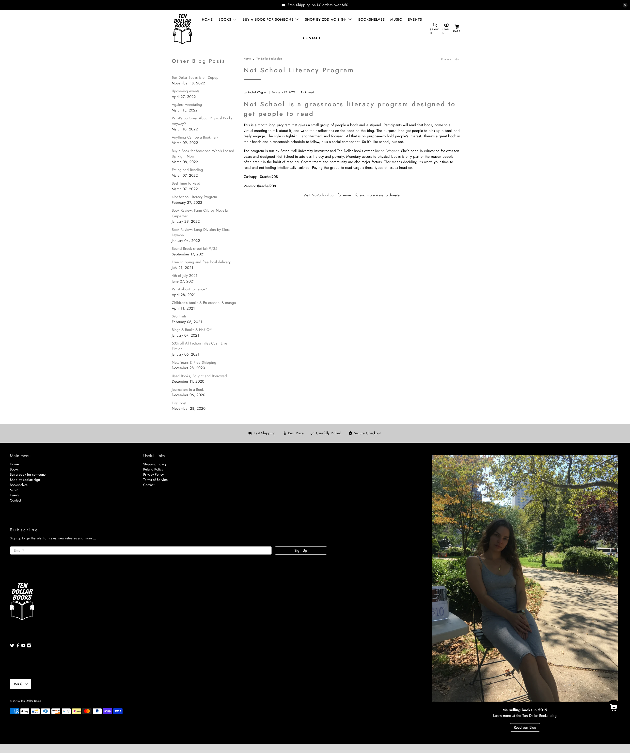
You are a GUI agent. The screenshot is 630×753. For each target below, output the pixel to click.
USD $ (17, 683)
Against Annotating (187, 104)
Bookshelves (371, 19)
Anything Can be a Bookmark (195, 137)
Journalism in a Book (188, 389)
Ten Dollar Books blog (269, 58)
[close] (625, 5)
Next (457, 59)
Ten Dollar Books (31, 701)
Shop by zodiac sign (326, 19)
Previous (446, 59)
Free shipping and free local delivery (201, 262)
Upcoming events (185, 91)
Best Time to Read (186, 183)
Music (396, 19)
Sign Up (300, 550)
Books (225, 19)
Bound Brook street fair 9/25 (194, 248)
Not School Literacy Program (194, 197)
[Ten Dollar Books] (182, 29)
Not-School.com (324, 195)
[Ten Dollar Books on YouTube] (23, 646)
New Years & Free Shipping (194, 362)
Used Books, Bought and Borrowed (199, 376)
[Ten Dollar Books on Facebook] (18, 646)
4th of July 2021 (184, 275)
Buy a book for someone (268, 19)
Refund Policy (153, 469)
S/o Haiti (179, 316)
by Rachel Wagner (255, 92)
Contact (312, 37)
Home (207, 19)
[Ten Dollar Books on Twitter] (12, 646)
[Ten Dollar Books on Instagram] (29, 646)
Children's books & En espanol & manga (204, 302)
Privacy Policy (153, 474)
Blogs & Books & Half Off (191, 329)
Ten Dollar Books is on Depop (195, 77)
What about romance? (189, 289)
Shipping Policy (154, 464)
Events (415, 19)
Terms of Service (155, 479)
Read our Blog (525, 727)
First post (179, 403)
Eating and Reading (187, 170)
